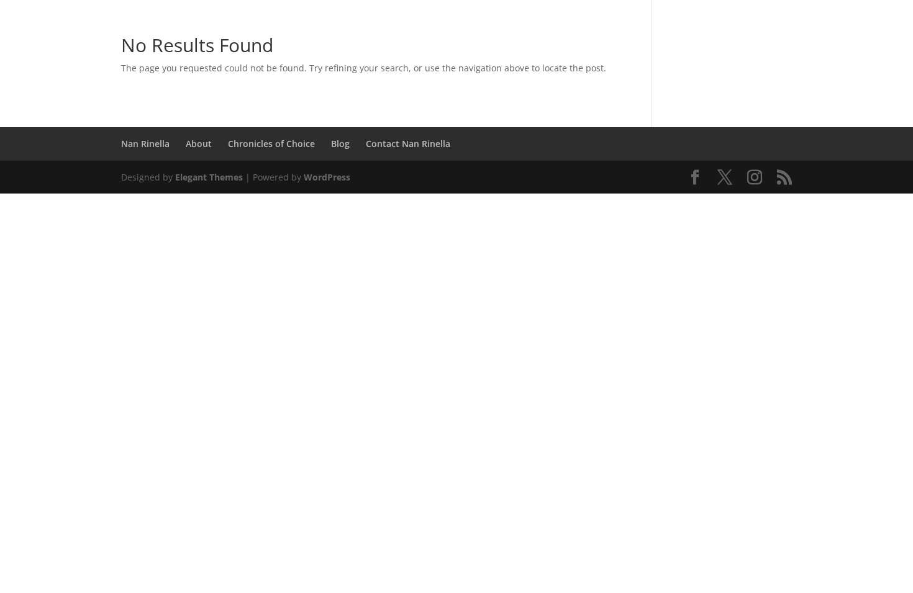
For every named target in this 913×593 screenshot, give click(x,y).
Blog (340, 143)
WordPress (327, 177)
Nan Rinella (145, 143)
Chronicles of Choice (271, 143)
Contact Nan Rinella (408, 143)
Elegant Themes (209, 177)
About (199, 143)
